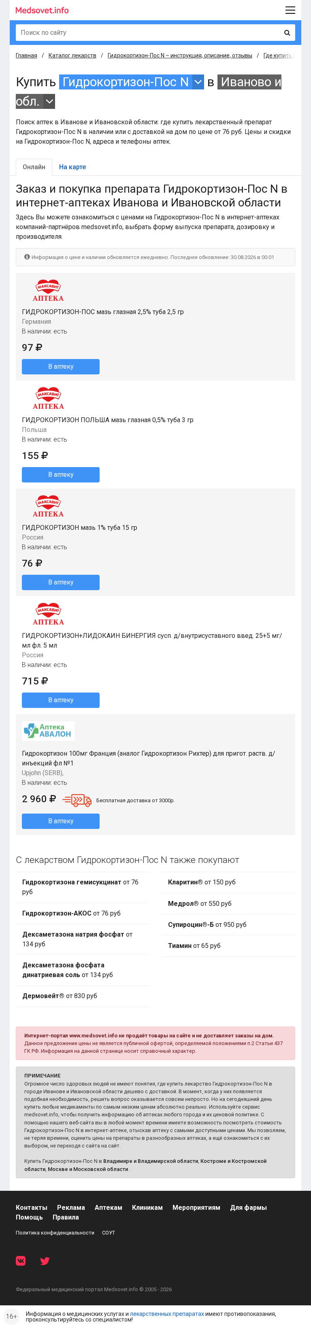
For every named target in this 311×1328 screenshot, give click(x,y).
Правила (66, 1217)
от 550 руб (200, 903)
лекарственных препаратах (167, 1314)
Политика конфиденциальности (55, 1233)
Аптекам (108, 1207)
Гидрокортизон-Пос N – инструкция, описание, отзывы (180, 55)
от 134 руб (77, 939)
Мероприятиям (196, 1207)
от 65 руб (194, 946)
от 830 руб (59, 996)
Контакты (31, 1207)
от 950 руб (207, 925)
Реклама (71, 1207)
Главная (26, 55)
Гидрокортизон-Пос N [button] (125, 81)
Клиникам (147, 1207)
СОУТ (108, 1233)
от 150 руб (202, 882)
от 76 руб (80, 887)
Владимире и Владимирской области (150, 1161)
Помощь (29, 1217)
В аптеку (61, 366)
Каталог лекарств (72, 55)
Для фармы (248, 1207)
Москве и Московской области (88, 1169)
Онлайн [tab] (34, 167)
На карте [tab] (72, 167)
